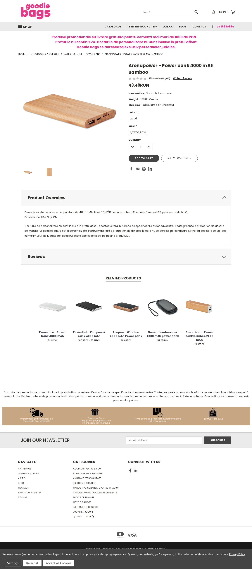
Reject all (32, 563)
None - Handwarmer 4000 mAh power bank (162, 334)
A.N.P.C (168, 26)
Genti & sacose (82, 502)
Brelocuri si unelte (84, 483)
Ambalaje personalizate (87, 478)
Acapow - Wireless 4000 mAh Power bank (126, 334)
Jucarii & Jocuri (83, 511)
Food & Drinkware (83, 497)
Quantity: (135, 140)
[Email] (137, 169)
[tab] (126, 198)
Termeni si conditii (141, 26)
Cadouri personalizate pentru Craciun (96, 487)
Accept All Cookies (58, 563)
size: (133, 126)
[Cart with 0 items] (233, 12)
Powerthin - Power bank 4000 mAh (52, 334)
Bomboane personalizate (87, 473)
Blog (183, 26)
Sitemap (22, 497)
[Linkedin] (150, 169)
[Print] (144, 169)
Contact (199, 26)
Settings (13, 563)
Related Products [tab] (123, 278)
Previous (242, 557)
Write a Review (182, 78)
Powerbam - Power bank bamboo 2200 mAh (199, 336)
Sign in (22, 492)
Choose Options (52, 309)
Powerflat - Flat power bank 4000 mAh (89, 334)
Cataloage (113, 26)
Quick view (52, 302)
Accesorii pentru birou (87, 468)
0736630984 (225, 26)
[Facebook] (131, 169)
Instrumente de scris (85, 507)
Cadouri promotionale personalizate (95, 492)
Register (36, 492)
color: (134, 112)
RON (222, 12)
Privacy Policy (237, 554)
